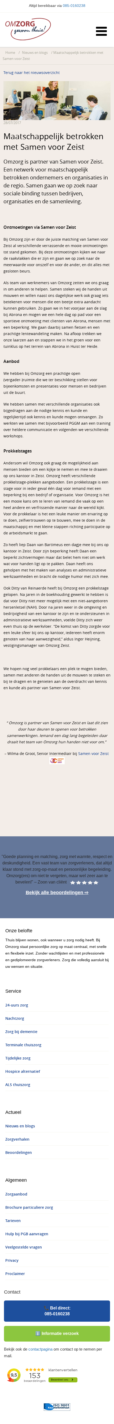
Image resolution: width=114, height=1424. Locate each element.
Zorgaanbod (16, 1194)
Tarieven (13, 1221)
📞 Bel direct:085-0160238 (57, 1311)
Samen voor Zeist (93, 753)
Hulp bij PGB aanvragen (26, 1234)
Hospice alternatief (22, 1071)
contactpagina (40, 1349)
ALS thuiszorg (17, 1085)
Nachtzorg (14, 1018)
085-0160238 (74, 5)
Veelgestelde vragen (23, 1247)
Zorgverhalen (17, 1139)
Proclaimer (15, 1274)
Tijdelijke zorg (17, 1058)
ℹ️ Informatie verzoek (57, 1333)
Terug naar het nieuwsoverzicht (31, 73)
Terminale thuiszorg (23, 1045)
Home (10, 53)
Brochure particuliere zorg (29, 1207)
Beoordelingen (18, 1152)
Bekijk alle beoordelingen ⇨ (57, 892)
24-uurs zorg (16, 1005)
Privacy (12, 1260)
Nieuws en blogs (35, 53)
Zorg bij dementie (21, 1032)
